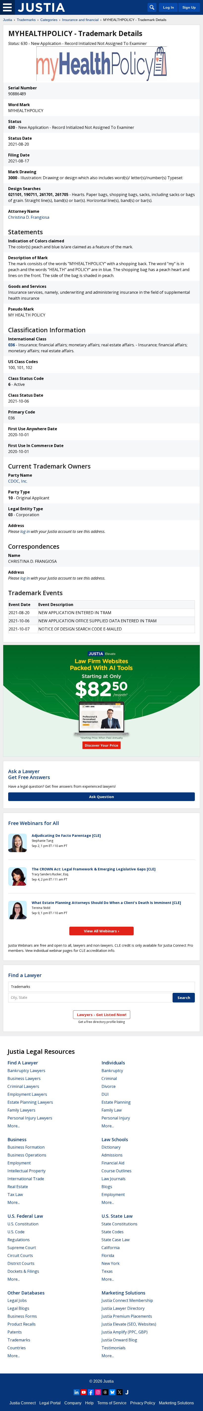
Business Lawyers (24, 1078)
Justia (7, 20)
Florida (108, 1255)
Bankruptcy (112, 1070)
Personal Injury (116, 1118)
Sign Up (189, 7)
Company (72, 1403)
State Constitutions (119, 1224)
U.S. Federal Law (25, 1216)
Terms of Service (112, 1403)
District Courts (20, 1263)
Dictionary (111, 1147)
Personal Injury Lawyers (29, 1118)
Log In (168, 7)
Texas (107, 1271)
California (111, 1247)
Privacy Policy (142, 1403)
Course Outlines (116, 1171)
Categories (48, 20)
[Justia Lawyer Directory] (127, 1392)
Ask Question (101, 796)
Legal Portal (50, 1403)
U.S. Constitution (22, 1224)
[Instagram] (98, 1392)
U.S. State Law (117, 1216)
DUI (105, 1094)
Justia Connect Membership (127, 1300)
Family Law (112, 1110)
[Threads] (105, 1392)
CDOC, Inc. (17, 481)
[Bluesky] (112, 1392)
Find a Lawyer (25, 975)
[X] (120, 1392)
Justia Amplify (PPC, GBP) (125, 1332)
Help (89, 1403)
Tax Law (15, 1194)
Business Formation (26, 1147)
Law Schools (115, 1139)
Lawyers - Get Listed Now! (101, 1014)
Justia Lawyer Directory (123, 1308)
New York (111, 1263)
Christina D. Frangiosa (28, 217)
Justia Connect (22, 1403)
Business (16, 1139)
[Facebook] (91, 1392)
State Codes (113, 1232)
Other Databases (26, 1293)
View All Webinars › (101, 930)
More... (13, 1126)
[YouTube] (84, 1392)
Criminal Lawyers (23, 1086)
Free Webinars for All (33, 823)
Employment (19, 1163)
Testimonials (114, 1348)
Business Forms (22, 1316)
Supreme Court (21, 1247)
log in (25, 531)
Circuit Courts (20, 1255)
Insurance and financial (80, 20)
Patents (14, 1332)
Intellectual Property (26, 1171)
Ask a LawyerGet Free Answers (29, 774)
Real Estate (17, 1186)
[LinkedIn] (76, 1392)
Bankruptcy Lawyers (26, 1070)
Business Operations (26, 1155)
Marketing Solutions (123, 1293)
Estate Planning (116, 1102)
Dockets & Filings (23, 1271)
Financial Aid (113, 1163)
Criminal (109, 1078)
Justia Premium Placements (127, 1316)
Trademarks (26, 20)
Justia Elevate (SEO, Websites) (129, 1324)
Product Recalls (21, 1324)
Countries (16, 1348)
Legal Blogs (18, 1308)
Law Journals (114, 1178)
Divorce (109, 1086)
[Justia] (41, 7)
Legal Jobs (17, 1300)
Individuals (113, 1063)
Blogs (107, 1186)
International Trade (25, 1178)
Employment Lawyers (27, 1094)
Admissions (112, 1155)
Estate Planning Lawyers (30, 1102)
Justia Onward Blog (119, 1340)
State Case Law (115, 1239)
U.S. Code (16, 1232)
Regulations (18, 1239)
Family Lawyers (21, 1110)
